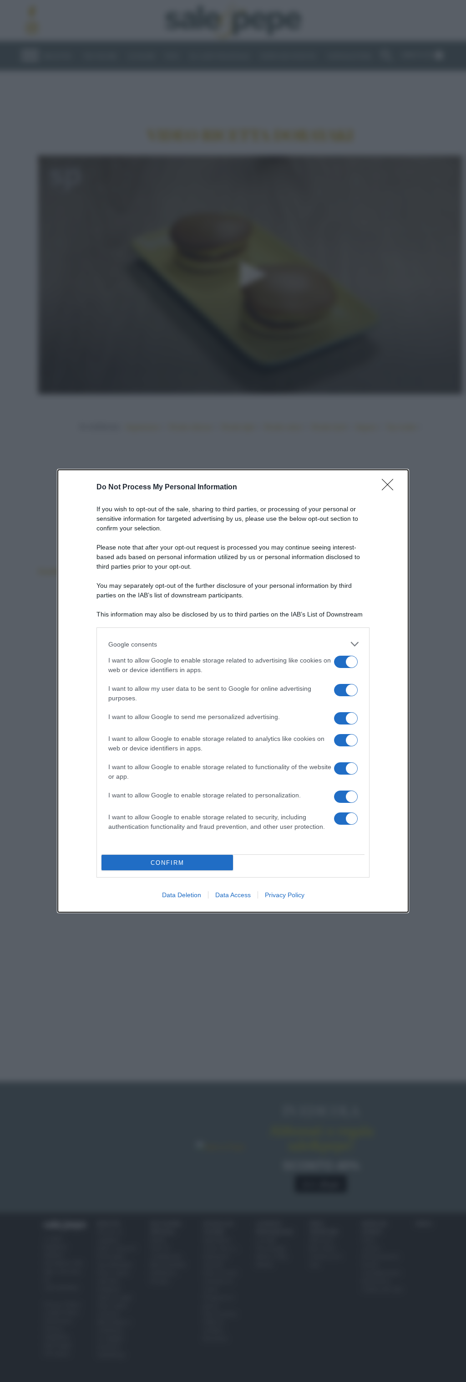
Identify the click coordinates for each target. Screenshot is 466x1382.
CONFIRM (167, 862)
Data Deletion (181, 895)
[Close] (390, 487)
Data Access (233, 895)
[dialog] (233, 691)
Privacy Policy (284, 895)
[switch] (346, 662)
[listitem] (233, 644)
